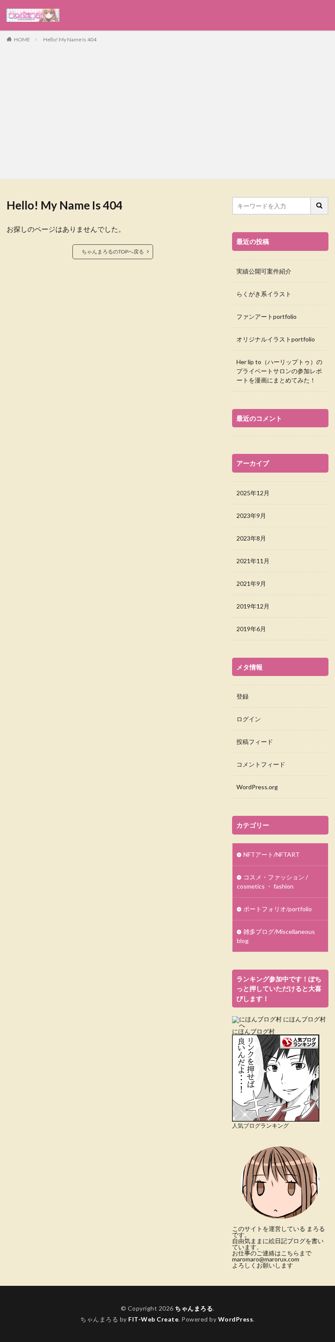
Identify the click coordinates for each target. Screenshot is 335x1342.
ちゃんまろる (194, 1308)
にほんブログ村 (253, 1031)
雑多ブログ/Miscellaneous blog (276, 936)
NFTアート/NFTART (271, 854)
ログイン (248, 719)
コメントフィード (260, 764)
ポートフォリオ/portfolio (277, 909)
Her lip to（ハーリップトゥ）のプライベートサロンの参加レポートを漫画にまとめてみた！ (279, 371)
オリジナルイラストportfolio (275, 339)
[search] (319, 206)
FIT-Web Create (153, 1319)
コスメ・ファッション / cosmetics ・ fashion (272, 881)
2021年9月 (251, 583)
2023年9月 (251, 515)
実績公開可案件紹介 (263, 271)
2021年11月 (253, 561)
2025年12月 (253, 493)
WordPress (235, 1319)
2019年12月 (253, 606)
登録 (242, 696)
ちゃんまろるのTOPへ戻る (113, 251)
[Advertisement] (167, 109)
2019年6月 (251, 628)
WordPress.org (257, 787)
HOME (22, 39)
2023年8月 (251, 538)
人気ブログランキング (260, 1125)
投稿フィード (254, 741)
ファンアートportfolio (266, 316)
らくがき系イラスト (263, 293)
